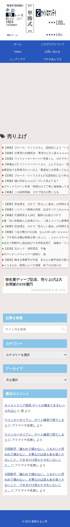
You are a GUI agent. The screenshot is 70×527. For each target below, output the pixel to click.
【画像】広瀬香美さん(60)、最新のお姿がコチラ (32, 215)
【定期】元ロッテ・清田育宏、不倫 (25, 248)
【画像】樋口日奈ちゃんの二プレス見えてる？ (31, 180)
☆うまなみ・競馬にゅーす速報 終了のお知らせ (32, 265)
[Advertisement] (35, 98)
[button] (63, 329)
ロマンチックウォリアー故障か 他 (25, 254)
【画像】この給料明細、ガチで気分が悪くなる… (32, 192)
